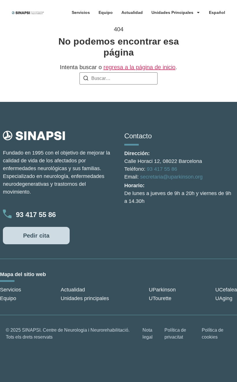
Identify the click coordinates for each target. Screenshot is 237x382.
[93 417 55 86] (7, 214)
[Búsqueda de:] (118, 78)
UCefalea (226, 290)
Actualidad (132, 12)
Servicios (81, 12)
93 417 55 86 (36, 214)
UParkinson (162, 290)
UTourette (160, 298)
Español (217, 12)
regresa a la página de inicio (139, 67)
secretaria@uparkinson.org (171, 177)
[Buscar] (85, 79)
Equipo (106, 12)
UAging (223, 298)
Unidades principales (172, 12)
